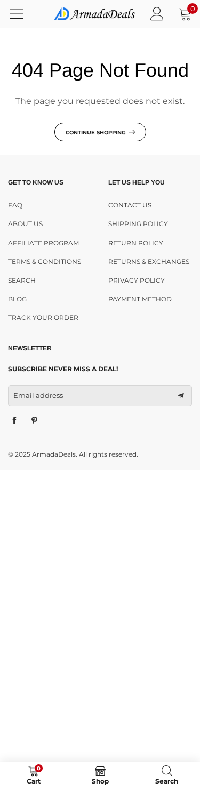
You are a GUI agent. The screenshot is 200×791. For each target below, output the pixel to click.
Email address (38, 395)
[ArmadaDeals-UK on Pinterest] (34, 420)
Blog (17, 299)
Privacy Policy (136, 280)
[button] (181, 395)
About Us (25, 224)
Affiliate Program (43, 243)
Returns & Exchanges (148, 262)
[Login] (157, 13)
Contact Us (129, 205)
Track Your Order (43, 318)
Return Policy (135, 243)
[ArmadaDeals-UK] (95, 13)
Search (22, 280)
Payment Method (140, 299)
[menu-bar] (23, 13)
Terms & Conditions (44, 262)
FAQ (15, 205)
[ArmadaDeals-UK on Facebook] (14, 420)
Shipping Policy (138, 224)
